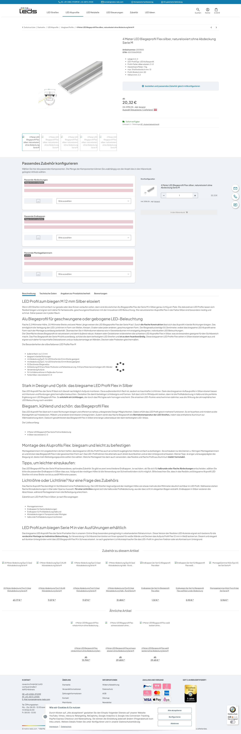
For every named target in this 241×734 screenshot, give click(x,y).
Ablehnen (175, 723)
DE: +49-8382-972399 (69, 2)
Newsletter (107, 702)
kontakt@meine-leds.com (113, 2)
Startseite (66, 685)
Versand (142, 107)
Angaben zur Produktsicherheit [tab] (75, 293)
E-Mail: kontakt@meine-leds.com (36, 699)
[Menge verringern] (164, 195)
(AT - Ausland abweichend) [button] (149, 124)
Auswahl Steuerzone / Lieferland (138, 109)
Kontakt (65, 698)
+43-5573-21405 (86, 2)
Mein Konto (67, 702)
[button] (198, 12)
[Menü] (236, 706)
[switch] (232, 721)
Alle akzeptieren (175, 710)
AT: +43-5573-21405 (31, 697)
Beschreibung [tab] (29, 293)
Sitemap (105, 698)
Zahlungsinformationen (71, 693)
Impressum (53, 726)
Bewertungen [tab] (100, 293)
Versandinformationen (71, 689)
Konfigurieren (175, 717)
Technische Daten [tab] (48, 293)
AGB (104, 693)
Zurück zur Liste (29, 27)
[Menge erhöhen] (195, 195)
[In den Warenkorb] (24, 35)
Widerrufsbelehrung (110, 685)
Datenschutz (66, 726)
